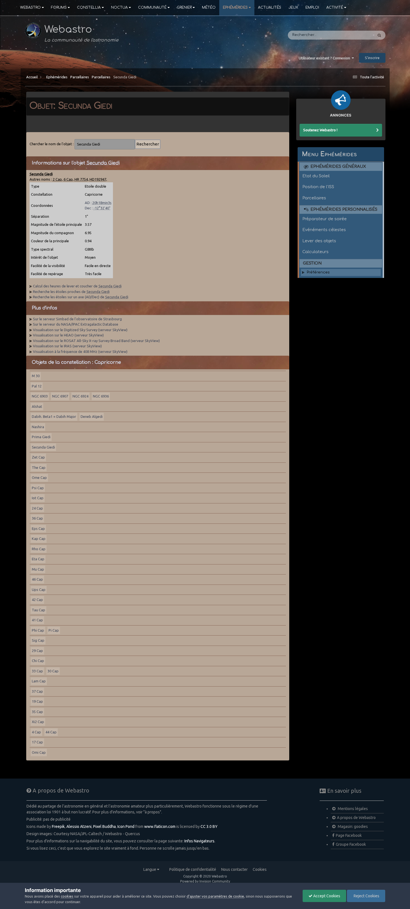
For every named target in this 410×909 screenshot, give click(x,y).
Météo (209, 7)
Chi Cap (38, 661)
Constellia (89, 7)
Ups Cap (38, 590)
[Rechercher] (379, 35)
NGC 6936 (101, 396)
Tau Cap (38, 610)
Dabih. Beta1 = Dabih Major (54, 416)
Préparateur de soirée (324, 219)
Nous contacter (234, 869)
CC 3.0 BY (209, 826)
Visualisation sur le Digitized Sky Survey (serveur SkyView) (80, 330)
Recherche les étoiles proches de (71, 292)
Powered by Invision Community (205, 881)
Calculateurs (315, 251)
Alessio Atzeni (78, 826)
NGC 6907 (60, 396)
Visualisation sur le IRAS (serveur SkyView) (67, 346)
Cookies (260, 869)
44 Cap (51, 732)
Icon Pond (125, 826)
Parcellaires (79, 77)
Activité (334, 7)
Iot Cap (38, 498)
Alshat (37, 406)
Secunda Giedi (124, 77)
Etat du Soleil (316, 176)
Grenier (184, 7)
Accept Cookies (326, 896)
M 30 (36, 376)
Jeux (293, 7)
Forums (59, 7)
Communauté (152, 7)
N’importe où (354, 35)
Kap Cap (38, 538)
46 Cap (37, 579)
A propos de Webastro (356, 817)
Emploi (312, 7)
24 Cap (37, 508)
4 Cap (36, 732)
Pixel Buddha (104, 826)
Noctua (119, 7)
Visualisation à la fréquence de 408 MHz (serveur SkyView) (80, 351)
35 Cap (37, 712)
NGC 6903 (40, 396)
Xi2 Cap (38, 722)
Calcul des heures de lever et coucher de (77, 286)
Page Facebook (349, 835)
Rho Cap (38, 549)
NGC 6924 (80, 396)
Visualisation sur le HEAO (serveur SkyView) (68, 335)
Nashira (38, 427)
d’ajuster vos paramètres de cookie (215, 896)
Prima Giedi (41, 437)
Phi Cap (38, 630)
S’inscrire (372, 58)
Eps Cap (38, 528)
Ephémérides (235, 7)
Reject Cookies (366, 896)
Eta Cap (38, 559)
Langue (150, 869)
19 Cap (37, 701)
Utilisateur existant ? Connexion (325, 58)
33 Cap (37, 671)
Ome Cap (39, 477)
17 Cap (37, 742)
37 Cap (37, 691)
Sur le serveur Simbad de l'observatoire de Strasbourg (77, 319)
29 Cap (37, 651)
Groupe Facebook (351, 844)
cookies (67, 896)
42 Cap (37, 600)
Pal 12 (37, 386)
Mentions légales (352, 808)
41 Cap (37, 620)
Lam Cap (39, 681)
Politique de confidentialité (192, 869)
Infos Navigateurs (199, 841)
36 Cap (37, 518)
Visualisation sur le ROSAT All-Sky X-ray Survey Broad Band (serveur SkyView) (96, 341)
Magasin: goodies (352, 826)
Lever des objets (319, 241)
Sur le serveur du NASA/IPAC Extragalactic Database (75, 324)
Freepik (58, 826)
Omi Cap (39, 752)
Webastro (30, 7)
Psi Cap (38, 488)
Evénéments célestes (324, 229)
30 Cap (53, 671)
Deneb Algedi (92, 416)
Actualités (269, 7)
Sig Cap (38, 640)
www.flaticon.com (159, 826)
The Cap (38, 467)
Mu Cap (38, 569)
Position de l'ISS (318, 187)
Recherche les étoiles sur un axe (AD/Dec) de (80, 297)
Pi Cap (54, 630)
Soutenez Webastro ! (320, 130)
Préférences (318, 272)
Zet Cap (38, 457)
